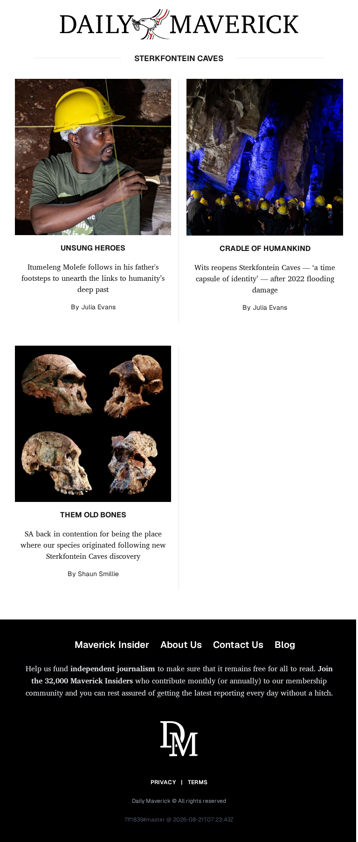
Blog (285, 645)
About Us (181, 645)
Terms (198, 782)
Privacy (163, 782)
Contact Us (238, 645)
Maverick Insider (112, 645)
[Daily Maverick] (179, 24)
